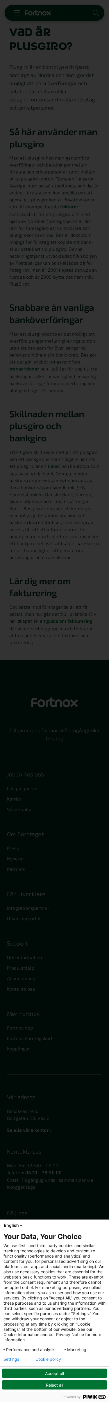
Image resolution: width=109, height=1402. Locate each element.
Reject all (54, 1385)
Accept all (54, 1373)
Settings (11, 1359)
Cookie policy (48, 1359)
